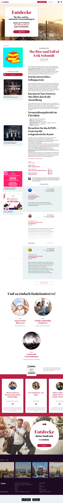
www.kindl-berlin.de (32, 174)
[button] (49, 2)
